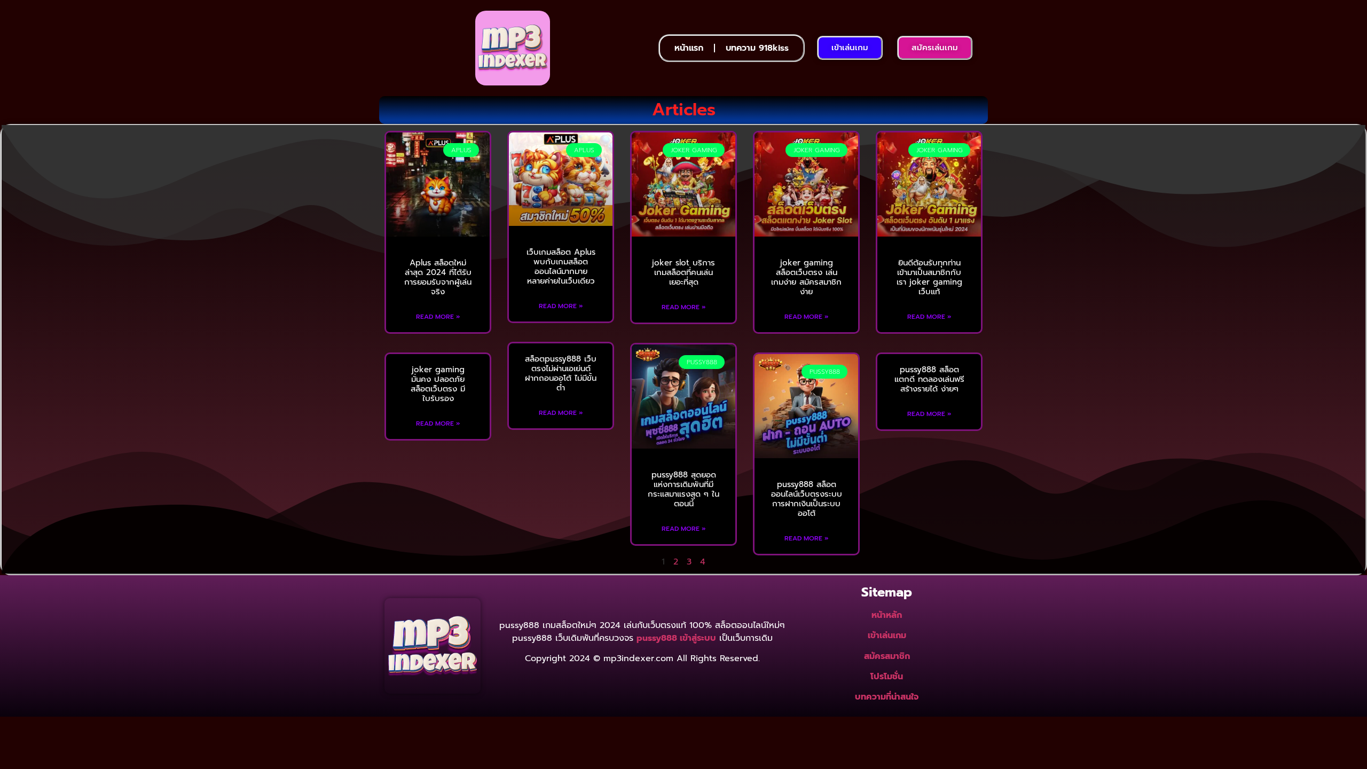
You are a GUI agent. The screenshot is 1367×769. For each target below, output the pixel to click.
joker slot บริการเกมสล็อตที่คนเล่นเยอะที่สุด (683, 272)
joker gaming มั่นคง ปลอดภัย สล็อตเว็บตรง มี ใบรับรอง (438, 384)
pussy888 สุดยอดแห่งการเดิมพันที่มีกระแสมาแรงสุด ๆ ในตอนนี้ (683, 489)
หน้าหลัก (886, 615)
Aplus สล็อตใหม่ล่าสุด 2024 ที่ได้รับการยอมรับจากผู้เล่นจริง (438, 277)
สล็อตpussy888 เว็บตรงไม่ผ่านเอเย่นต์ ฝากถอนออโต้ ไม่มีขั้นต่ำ (560, 373)
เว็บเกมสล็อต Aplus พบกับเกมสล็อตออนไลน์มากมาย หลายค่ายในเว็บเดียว (561, 266)
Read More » (438, 316)
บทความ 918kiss (757, 48)
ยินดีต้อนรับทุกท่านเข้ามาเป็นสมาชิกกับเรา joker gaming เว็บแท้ (929, 277)
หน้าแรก (688, 48)
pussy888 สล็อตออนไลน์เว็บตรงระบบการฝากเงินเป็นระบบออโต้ (806, 498)
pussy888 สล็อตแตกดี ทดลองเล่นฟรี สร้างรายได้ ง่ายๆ (929, 379)
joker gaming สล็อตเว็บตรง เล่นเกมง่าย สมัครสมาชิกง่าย (806, 277)
